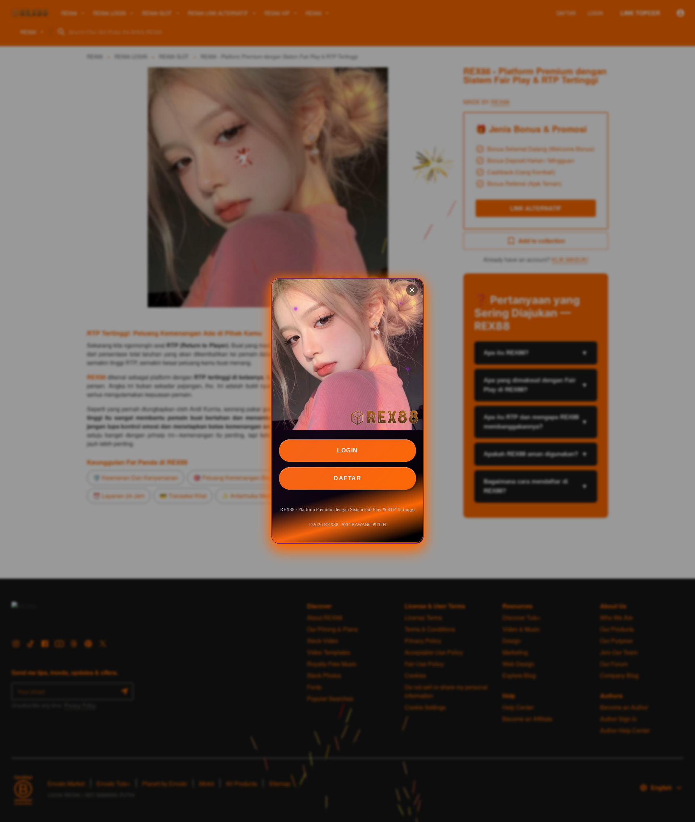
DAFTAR (347, 478)
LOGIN (347, 450)
